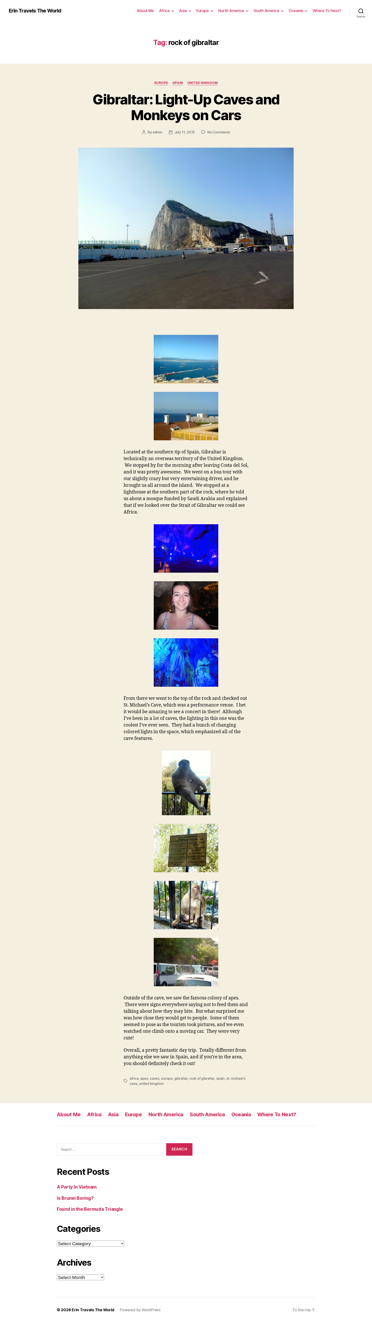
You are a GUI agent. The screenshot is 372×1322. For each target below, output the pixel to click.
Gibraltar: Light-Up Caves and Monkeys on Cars (186, 107)
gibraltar (181, 1078)
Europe (202, 10)
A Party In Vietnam (77, 1187)
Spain (177, 83)
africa (134, 1078)
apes (144, 1078)
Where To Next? (327, 10)
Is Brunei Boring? (75, 1198)
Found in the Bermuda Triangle (90, 1209)
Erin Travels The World (35, 10)
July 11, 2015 (185, 132)
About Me (145, 10)
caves (154, 1078)
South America (266, 10)
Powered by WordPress (140, 1310)
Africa (164, 10)
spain (220, 1078)
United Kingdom (202, 83)
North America (231, 10)
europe (166, 1078)
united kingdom (151, 1083)
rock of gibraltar (201, 1078)
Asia (183, 10)
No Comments (218, 132)
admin (157, 132)
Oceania (296, 10)
